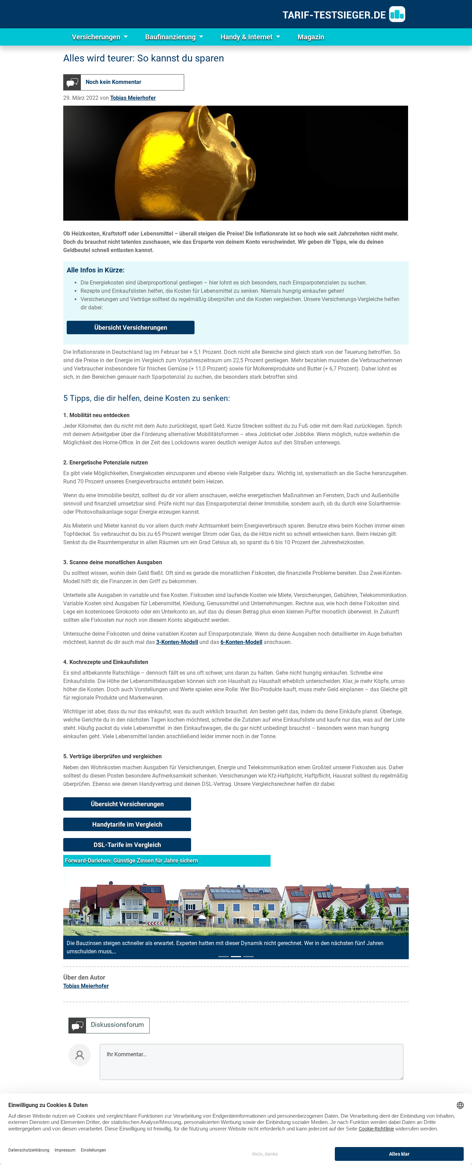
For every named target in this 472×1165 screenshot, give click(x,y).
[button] (86, 910)
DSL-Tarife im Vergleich (127, 844)
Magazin (311, 37)
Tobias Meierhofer (133, 98)
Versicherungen (97, 37)
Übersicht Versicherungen (130, 327)
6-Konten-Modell (241, 642)
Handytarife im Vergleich (127, 824)
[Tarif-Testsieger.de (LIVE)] (344, 14)
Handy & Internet (247, 37)
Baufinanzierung (171, 37)
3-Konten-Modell (177, 642)
